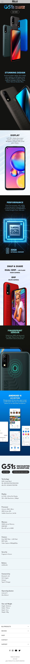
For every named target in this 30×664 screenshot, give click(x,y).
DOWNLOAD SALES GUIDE (21, 472)
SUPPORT (4, 644)
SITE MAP (15, 659)
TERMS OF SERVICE (15, 657)
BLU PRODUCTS (6, 626)
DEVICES (4, 631)
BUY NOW (15, 12)
